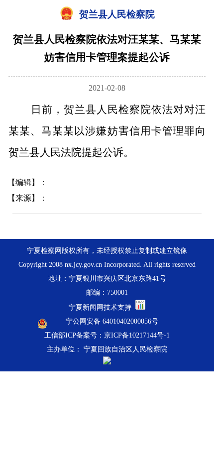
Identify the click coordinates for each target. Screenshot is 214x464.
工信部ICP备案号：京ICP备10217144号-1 (107, 335)
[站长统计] (140, 307)
